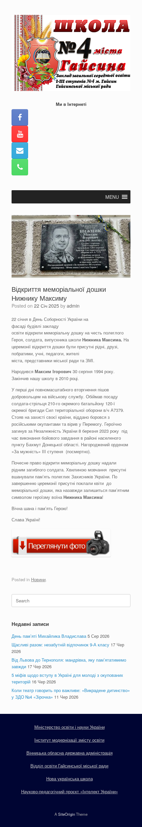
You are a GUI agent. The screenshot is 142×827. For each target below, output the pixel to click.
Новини (38, 579)
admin (73, 305)
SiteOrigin (66, 814)
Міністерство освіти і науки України (69, 727)
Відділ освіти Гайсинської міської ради (69, 765)
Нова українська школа (69, 778)
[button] (112, 196)
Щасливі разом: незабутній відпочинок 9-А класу (60, 644)
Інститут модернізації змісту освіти (69, 740)
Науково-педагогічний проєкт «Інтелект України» (69, 791)
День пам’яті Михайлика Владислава (49, 636)
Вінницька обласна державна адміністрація (69, 753)
